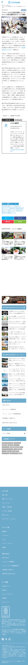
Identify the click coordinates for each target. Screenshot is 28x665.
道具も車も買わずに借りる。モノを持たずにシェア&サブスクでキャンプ (17, 348)
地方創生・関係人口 (14, 203)
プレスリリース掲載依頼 (9, 409)
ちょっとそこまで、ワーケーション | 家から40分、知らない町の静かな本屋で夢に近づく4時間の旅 (17, 370)
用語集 (3, 547)
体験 (14, 447)
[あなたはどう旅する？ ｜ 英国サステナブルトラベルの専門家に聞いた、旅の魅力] (5, 323)
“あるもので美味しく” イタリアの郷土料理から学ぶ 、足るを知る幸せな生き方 (17, 338)
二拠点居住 (10, 445)
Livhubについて (6, 586)
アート (15, 449)
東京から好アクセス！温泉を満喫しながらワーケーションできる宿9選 (17, 359)
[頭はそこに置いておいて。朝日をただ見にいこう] (5, 343)
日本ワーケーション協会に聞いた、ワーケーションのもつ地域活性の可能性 (17, 385)
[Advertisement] (14, 165)
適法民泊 (20, 210)
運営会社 (4, 590)
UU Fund (9, 623)
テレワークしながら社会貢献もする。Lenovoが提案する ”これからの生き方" (17, 393)
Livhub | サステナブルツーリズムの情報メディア (14, 661)
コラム (3, 539)
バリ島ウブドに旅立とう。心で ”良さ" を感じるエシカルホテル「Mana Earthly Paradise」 (17, 333)
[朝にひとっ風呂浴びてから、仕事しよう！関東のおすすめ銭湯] (5, 365)
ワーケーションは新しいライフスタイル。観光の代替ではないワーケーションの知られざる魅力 (17, 380)
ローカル (4, 451)
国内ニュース (12, 212)
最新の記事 (19, 120)
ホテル (21, 447)
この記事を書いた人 (8, 120)
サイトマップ (5, 602)
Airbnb (13, 451)
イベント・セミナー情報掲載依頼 (11, 413)
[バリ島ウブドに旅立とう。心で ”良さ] (5, 333)
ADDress (9, 451)
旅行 (11, 447)
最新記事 (5, 203)
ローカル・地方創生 (7, 511)
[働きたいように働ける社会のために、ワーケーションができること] (5, 375)
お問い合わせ (6, 405)
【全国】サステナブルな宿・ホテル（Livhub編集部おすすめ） (17, 312)
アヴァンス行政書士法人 (14, 206)
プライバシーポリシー (7, 594)
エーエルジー (13, 210)
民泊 (17, 447)
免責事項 (4, 598)
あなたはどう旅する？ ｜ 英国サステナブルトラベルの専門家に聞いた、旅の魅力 (17, 322)
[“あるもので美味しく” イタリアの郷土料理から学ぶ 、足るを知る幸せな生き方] (5, 338)
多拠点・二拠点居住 (7, 507)
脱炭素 (20, 453)
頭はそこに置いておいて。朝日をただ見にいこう (17, 343)
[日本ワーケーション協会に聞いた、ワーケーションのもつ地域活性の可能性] (5, 384)
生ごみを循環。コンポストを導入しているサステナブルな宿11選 (17, 317)
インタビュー (5, 535)
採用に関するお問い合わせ (9, 422)
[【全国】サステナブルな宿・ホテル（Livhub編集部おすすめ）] (5, 313)
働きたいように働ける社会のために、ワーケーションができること (17, 375)
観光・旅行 (5, 495)
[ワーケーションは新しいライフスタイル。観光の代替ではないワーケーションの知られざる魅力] (5, 380)
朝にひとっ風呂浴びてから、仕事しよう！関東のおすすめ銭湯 (17, 364)
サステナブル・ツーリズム (8, 519)
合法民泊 (5, 206)
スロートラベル (5, 447)
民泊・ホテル (5, 515)
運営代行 (5, 212)
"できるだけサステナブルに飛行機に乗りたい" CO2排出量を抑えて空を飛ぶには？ (17, 328)
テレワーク (16, 445)
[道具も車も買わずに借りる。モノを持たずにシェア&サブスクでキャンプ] (5, 348)
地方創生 (20, 449)
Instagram (13, 149)
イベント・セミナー (7, 543)
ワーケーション (17, 443)
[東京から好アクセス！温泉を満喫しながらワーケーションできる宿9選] (5, 360)
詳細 (4, 634)
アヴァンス (5, 210)
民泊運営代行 (20, 208)
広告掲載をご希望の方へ (9, 418)
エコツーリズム (5, 453)
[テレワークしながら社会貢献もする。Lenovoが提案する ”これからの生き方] (5, 394)
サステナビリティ (14, 453)
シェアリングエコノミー (7, 449)
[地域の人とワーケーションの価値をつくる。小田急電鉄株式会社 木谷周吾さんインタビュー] (5, 389)
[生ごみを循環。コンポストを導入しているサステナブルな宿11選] (5, 318)
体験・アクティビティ (7, 499)
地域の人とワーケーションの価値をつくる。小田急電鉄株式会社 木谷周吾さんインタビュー (17, 388)
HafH (17, 451)
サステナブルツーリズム (7, 443)
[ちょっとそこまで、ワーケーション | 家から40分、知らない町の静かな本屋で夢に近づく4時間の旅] (5, 370)
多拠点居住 (4, 445)
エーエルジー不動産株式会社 (9, 208)
